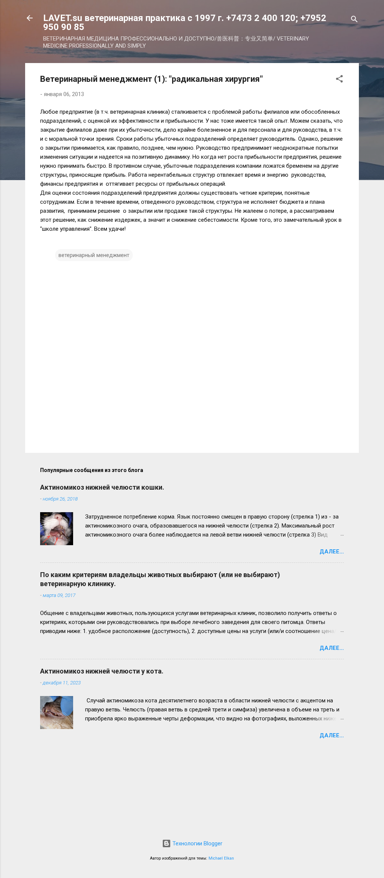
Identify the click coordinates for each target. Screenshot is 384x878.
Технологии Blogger (196, 843)
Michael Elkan (221, 858)
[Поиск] (354, 20)
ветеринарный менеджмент (93, 255)
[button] (339, 80)
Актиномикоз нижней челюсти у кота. (102, 671)
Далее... (332, 551)
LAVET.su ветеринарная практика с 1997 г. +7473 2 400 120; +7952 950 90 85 (184, 22)
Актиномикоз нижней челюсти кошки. (102, 487)
